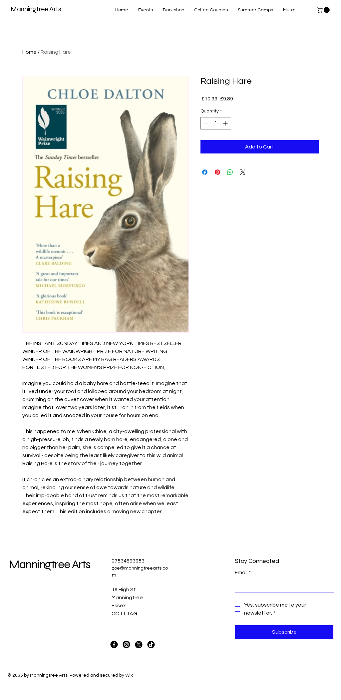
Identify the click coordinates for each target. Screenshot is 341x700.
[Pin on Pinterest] (217, 172)
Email (243, 572)
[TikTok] (151, 644)
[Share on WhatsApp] (230, 172)
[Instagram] (126, 644)
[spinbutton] (216, 123)
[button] (324, 10)
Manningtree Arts (36, 9)
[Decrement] (205, 123)
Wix (129, 675)
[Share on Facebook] (205, 172)
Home (29, 52)
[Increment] (226, 123)
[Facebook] (114, 644)
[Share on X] (243, 172)
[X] (138, 644)
